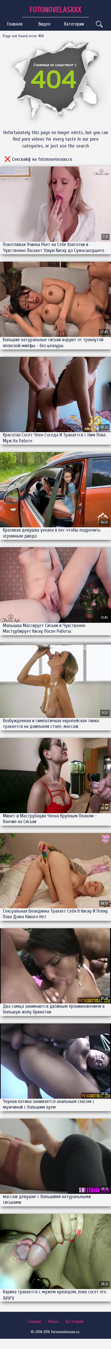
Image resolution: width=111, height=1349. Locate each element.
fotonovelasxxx (55, 9)
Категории (74, 24)
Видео (44, 24)
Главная (14, 24)
